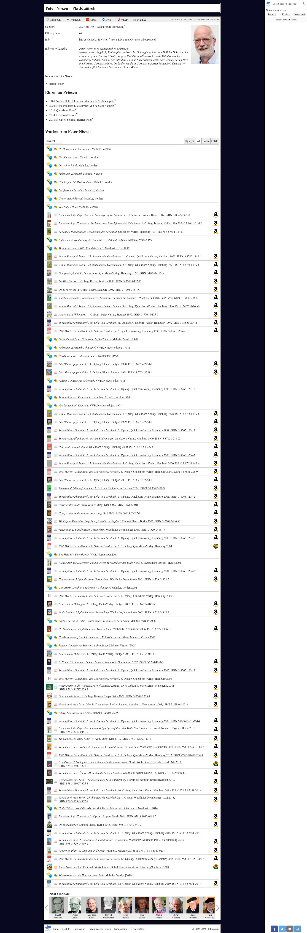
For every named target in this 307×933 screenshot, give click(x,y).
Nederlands (300, 14)
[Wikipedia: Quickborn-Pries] (76, 110)
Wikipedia (55, 19)
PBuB (93, 19)
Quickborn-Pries (65, 110)
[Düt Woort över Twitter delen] (282, 929)
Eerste (206, 141)
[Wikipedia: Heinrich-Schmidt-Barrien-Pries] (93, 119)
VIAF (124, 19)
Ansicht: (54, 141)
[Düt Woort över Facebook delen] (274, 929)
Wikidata (75, 19)
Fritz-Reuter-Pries (66, 115)
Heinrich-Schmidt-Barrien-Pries (74, 119)
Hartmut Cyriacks (130, 39)
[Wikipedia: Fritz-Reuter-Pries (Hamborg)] (77, 115)
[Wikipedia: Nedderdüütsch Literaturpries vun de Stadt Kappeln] (115, 101)
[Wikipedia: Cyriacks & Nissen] (109, 39)
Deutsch (272, 14)
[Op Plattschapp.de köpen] (216, 546)
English (286, 14)
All (199, 141)
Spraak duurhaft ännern (286, 19)
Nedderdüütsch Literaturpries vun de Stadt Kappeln (85, 101)
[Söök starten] (303, 3)
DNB (108, 19)
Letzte (214, 141)
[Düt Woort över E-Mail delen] (289, 929)
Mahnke (141, 19)
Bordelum (117, 26)
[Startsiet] (268, 3)
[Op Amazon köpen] (216, 215)
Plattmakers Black (188, 19)
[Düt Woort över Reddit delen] (297, 929)
